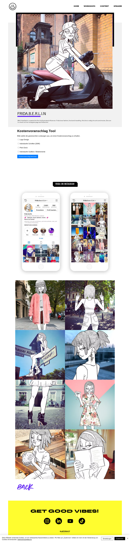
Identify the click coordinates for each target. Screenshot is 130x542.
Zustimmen (119, 539)
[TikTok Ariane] (82, 521)
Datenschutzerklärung (25, 539)
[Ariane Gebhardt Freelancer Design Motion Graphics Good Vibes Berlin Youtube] (70, 521)
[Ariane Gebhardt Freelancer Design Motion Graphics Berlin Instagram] (47, 521)
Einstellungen (107, 539)
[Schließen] (127, 538)
